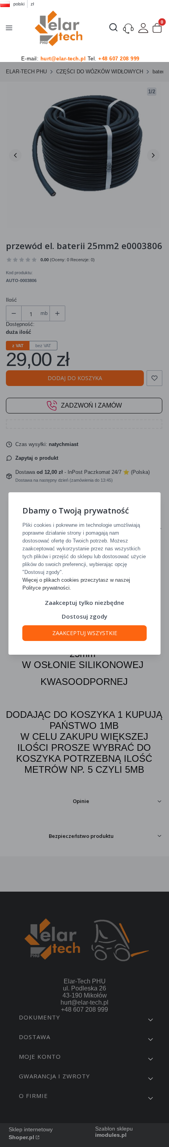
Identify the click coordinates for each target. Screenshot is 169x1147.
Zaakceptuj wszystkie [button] (84, 633)
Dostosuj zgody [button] (84, 616)
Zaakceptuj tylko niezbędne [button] (84, 602)
